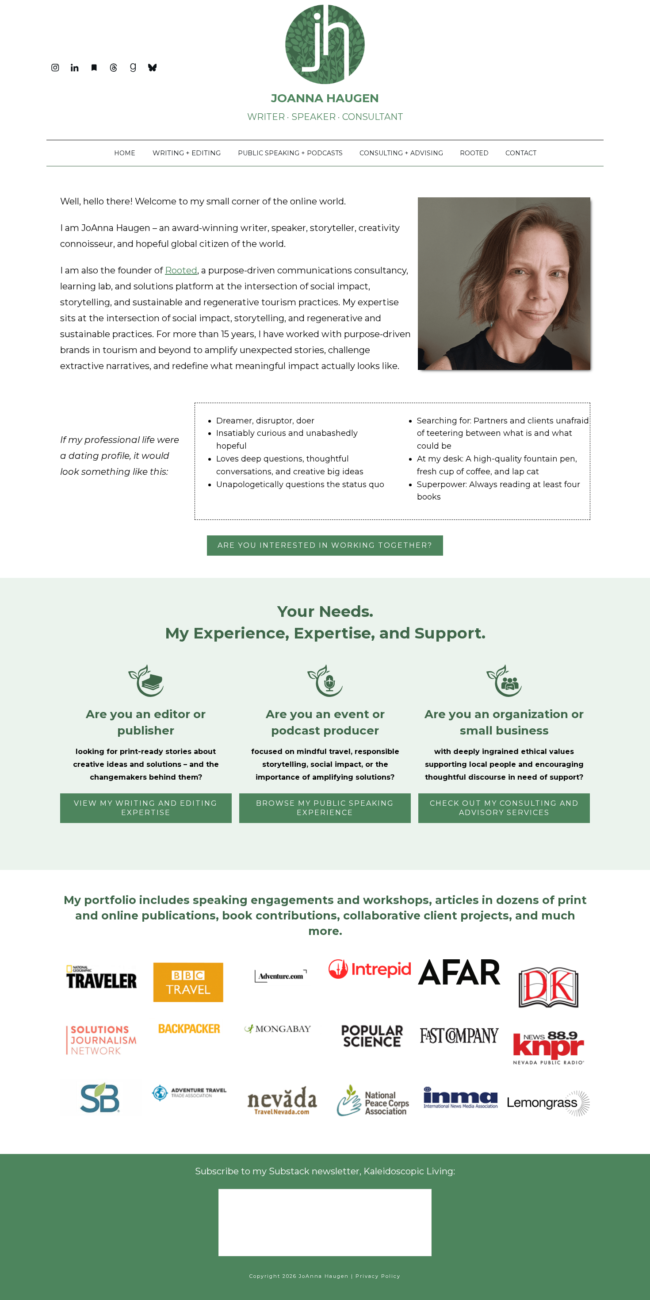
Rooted (181, 270)
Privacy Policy (378, 1276)
